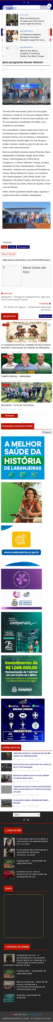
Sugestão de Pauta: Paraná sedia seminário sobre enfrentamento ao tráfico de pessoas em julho (32, 789)
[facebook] (24, 2)
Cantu (5, 325)
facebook (9, 416)
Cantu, (34, 69)
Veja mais (47, 316)
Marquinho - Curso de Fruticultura (17, 405)
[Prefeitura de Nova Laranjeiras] (21, 545)
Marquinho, (42, 69)
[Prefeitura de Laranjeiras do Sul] (23, 457)
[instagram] (28, 2)
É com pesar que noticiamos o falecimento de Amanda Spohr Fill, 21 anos (32, 841)
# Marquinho (23, 247)
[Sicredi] (21, 502)
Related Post (9, 316)
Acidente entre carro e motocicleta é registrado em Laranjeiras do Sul (32, 874)
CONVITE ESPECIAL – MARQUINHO (16, 376)
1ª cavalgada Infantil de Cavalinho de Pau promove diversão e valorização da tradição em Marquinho (26, 346)
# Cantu (12, 247)
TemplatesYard (34, 1015)
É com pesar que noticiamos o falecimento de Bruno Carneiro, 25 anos (32, 852)
